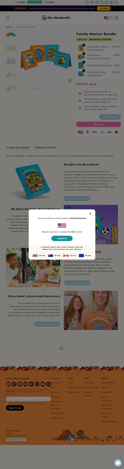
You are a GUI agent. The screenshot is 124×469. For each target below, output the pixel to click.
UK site (42, 255)
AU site (57, 255)
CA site (73, 255)
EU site (88, 255)
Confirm (62, 238)
